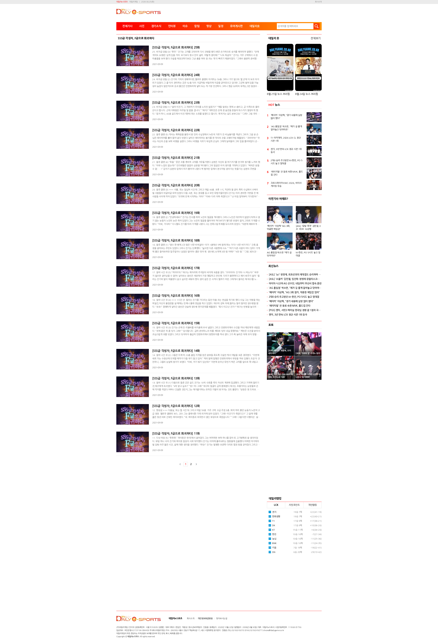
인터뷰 (172, 26)
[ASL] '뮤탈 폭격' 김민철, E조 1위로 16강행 (308, 227)
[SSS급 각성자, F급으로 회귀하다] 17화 (176, 268)
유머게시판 (236, 26)
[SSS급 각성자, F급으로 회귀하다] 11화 (176, 433)
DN (272, 552)
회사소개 (318, 2)
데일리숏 (255, 26)
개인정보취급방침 (205, 618)
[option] (294, 230)
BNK (272, 543)
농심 (272, 539)
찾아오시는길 (221, 618)
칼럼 (196, 26)
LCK (276, 505)
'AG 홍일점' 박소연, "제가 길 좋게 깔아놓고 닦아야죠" (286, 128)
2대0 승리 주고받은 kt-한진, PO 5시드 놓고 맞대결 (286, 162)
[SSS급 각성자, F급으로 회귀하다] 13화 (176, 378)
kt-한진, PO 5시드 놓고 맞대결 (308, 254)
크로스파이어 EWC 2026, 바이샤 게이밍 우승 (286, 184)
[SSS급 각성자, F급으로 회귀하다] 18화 (176, 240)
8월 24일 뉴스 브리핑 (306, 94)
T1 (272, 521)
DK (272, 525)
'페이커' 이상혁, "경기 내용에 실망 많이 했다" (286, 116)
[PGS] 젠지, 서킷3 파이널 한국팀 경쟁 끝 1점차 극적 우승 (295, 310)
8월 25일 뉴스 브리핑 (278, 94)
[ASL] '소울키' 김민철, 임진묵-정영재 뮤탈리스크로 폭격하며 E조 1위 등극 (295, 279)
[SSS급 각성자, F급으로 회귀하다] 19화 (176, 213)
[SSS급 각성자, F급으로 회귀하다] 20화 (176, 185)
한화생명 (274, 516)
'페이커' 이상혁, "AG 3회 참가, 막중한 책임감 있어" (294, 292)
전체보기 (316, 38)
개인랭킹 (312, 505)
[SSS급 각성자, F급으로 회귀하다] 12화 (176, 406)
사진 (141, 26)
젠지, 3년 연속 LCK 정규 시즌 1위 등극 (286, 150)
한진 (272, 534)
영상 (208, 26)
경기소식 (156, 26)
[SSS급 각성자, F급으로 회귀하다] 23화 (176, 102)
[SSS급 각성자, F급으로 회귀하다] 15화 (176, 323)
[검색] (316, 26)
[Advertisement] (294, 437)
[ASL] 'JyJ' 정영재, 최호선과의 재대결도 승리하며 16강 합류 (295, 274)
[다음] (196, 464)
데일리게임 (133, 2)
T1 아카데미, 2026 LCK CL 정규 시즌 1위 (286, 139)
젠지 (272, 512)
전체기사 (127, 26)
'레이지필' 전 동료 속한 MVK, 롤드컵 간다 (287, 173)
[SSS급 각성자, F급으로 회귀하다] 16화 (176, 295)
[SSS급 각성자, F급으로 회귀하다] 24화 (176, 75)
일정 (220, 26)
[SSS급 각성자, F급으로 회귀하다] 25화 (176, 47)
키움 (272, 548)
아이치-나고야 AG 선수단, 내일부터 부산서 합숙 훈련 (295, 283)
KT (272, 530)
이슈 (185, 26)
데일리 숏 (273, 38)
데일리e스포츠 (121, 2)
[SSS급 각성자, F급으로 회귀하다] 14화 (176, 350)
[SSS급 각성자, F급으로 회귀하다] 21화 (176, 157)
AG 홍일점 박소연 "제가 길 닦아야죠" (279, 254)
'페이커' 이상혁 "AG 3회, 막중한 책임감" (278, 227)
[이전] (180, 464)
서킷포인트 (294, 505)
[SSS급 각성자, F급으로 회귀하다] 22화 (176, 130)
